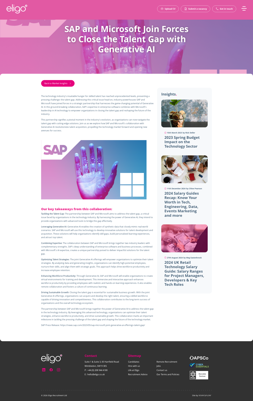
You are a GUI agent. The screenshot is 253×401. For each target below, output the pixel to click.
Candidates (133, 361)
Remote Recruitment (167, 361)
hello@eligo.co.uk (96, 374)
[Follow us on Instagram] (58, 369)
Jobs (159, 366)
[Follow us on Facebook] (51, 369)
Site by (195, 395)
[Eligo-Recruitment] (16, 8)
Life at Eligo (133, 370)
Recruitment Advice (137, 374)
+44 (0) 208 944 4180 (97, 370)
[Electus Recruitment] (51, 358)
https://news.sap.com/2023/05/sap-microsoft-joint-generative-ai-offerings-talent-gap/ (102, 325)
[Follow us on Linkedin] (43, 369)
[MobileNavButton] (244, 8)
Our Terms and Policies (168, 374)
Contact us (162, 370)
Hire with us (134, 366)
